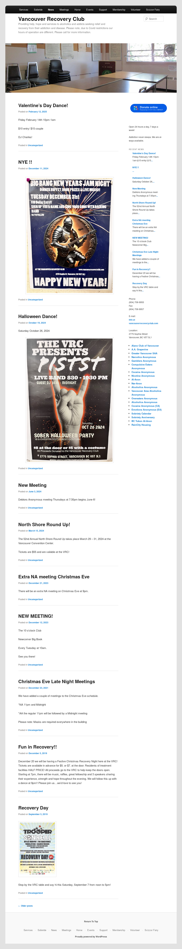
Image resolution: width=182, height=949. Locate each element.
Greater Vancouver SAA (144, 353)
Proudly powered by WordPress (91, 936)
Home (77, 9)
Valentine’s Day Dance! (43, 105)
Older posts (25, 905)
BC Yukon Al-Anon (142, 421)
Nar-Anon (137, 383)
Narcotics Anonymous (144, 357)
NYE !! (25, 162)
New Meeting (32, 485)
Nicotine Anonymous (143, 375)
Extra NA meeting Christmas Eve (53, 576)
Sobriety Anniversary (143, 417)
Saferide (38, 9)
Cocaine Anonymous (143, 372)
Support (103, 9)
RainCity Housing (141, 424)
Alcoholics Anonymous (144, 387)
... (152, 160)
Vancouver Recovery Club (51, 18)
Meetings (64, 9)
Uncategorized (35, 145)
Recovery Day (33, 807)
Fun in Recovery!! (37, 746)
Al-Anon (136, 379)
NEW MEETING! (35, 616)
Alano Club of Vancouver (145, 345)
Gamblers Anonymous (144, 360)
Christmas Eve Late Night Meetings (56, 681)
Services (23, 9)
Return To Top (91, 921)
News (51, 9)
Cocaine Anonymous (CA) (146, 406)
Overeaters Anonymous (144, 398)
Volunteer (135, 9)
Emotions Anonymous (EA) (147, 409)
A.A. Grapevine (140, 349)
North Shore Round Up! (44, 524)
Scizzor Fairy (153, 9)
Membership (119, 9)
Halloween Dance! (37, 316)
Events (89, 9)
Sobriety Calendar (141, 413)
